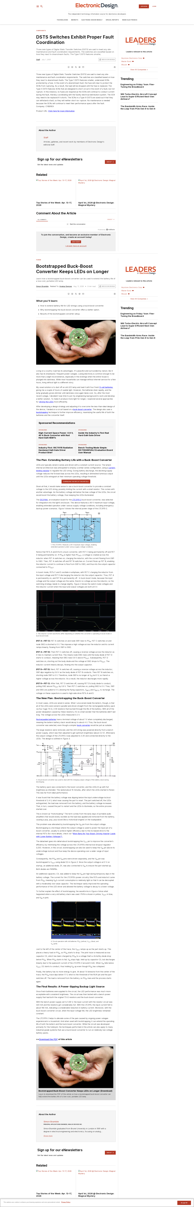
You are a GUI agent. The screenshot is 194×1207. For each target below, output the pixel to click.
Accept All (184, 1203)
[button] (37, 6)
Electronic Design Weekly (92, 20)
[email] (83, 67)
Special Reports (112, 20)
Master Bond (126, 61)
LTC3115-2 (76, 508)
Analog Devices (65, 286)
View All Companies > (139, 70)
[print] (115, 67)
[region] (76, 225)
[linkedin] (72, 67)
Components (41, 30)
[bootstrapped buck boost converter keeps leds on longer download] (76, 1099)
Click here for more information (61, 111)
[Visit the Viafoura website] (110, 229)
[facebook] (69, 67)
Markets (74, 20)
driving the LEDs (46, 402)
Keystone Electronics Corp (131, 58)
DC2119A (44, 508)
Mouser (124, 65)
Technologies (62, 20)
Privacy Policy (65, 1202)
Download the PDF (48, 1071)
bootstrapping (42, 416)
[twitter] (76, 67)
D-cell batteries (106, 387)
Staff (38, 60)
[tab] (42, 219)
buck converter (83, 741)
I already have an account (75, 246)
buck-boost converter (82, 413)
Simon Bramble (42, 286)
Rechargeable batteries (46, 735)
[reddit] (80, 67)
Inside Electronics (129, 20)
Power (38, 260)
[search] (41, 6)
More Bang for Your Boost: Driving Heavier (91, 858)
